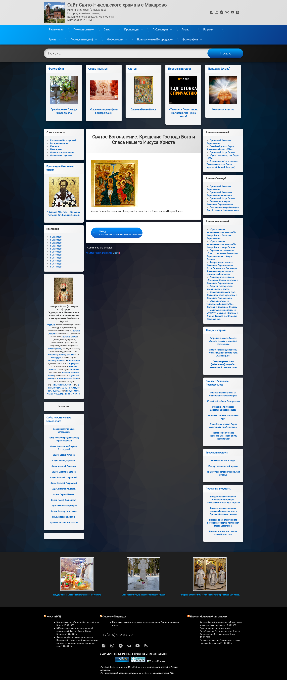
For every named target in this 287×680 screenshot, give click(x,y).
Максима (75, 331)
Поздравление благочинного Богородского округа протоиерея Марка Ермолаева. (223, 523)
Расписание (56, 29)
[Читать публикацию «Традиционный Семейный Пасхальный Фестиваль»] (77, 574)
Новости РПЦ (54, 616)
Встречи (208, 29)
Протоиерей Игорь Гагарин (222, 152)
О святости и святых (223, 109)
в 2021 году (55, 246)
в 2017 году (55, 258)
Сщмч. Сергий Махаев (63, 494)
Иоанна (51, 360)
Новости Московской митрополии (208, 616)
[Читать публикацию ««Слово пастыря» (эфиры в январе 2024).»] (103, 90)
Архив (52, 39)
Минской (75, 372)
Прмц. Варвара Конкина (63, 517)
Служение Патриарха (114, 616)
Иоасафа (60, 360)
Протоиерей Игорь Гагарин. (223, 198)
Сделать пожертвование (62, 152)
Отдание (51, 325)
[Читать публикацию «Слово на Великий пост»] (143, 90)
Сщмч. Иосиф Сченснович (63, 500)
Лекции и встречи (216, 330)
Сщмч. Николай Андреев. (64, 489)
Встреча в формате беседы (223, 341)
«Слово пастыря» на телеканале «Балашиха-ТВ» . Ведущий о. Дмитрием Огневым (222, 304)
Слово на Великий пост (143, 109)
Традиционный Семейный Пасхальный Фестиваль (77, 595)
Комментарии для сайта (103, 252)
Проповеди (131, 29)
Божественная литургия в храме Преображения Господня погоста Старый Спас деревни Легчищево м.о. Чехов (220, 631)
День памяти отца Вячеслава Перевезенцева (143, 595)
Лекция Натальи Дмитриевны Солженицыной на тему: (223, 353)
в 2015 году (55, 264)
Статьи (132, 68)
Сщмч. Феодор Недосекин (64, 511)
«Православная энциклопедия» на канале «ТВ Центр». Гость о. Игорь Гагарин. (221, 244)
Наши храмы (56, 149)
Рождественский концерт (223, 460)
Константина (73, 360)
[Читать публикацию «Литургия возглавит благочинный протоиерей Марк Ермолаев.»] (210, 574)
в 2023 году (55, 240)
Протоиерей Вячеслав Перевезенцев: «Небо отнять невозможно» (223, 436)
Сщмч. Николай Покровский (63, 483)
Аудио (185, 29)
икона (52, 334)
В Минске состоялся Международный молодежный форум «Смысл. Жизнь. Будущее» (74, 631)
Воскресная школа (59, 143)
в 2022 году (55, 243)
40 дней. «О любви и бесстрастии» (223, 401)
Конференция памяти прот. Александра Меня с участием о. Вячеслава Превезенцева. (222, 295)
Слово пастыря (97, 68)
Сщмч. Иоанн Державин (63, 460)
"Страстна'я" (74, 375)
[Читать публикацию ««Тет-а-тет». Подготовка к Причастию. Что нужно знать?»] (183, 90)
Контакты (54, 146)
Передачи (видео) (81, 39)
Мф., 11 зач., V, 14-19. (70, 394)
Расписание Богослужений (63, 140)
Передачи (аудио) (219, 68)
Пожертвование (83, 29)
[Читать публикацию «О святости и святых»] (223, 90)
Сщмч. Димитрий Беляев (64, 472)
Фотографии (190, 39)
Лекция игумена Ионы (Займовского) (223, 364)
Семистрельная (64, 378)
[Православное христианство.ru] (138, 661)
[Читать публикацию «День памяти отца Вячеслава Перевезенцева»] (143, 574)
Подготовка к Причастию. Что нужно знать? (183, 113)
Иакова (52, 369)
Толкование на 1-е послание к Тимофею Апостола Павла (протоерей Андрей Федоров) (223, 164)
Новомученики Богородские (155, 39)
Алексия (75, 369)
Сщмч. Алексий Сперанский (63, 477)
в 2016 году (55, 261)
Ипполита (52, 354)
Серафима (74, 363)
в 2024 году (55, 237)
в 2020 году (55, 249)
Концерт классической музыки (223, 466)
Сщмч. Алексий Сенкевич (63, 466)
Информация (115, 39)
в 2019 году (55, 252)
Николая (72, 366)
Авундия (70, 354)
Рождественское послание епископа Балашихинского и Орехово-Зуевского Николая (223, 511)
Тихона (51, 348)
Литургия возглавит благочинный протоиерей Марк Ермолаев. (210, 595)
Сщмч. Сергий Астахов (64, 455)
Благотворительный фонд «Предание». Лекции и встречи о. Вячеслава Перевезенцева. (222, 280)
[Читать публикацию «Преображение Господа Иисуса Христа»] (63, 90)
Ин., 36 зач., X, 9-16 (62, 385)
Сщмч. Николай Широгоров (64, 505)
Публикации (160, 29)
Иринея (61, 354)
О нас (107, 29)
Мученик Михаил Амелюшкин (64, 522)
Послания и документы (218, 488)
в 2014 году (55, 267)
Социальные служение (61, 155)
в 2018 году (55, 255)
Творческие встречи (217, 452)
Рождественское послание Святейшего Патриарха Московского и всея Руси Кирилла (223, 499)
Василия (66, 372)
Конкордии (56, 357)
